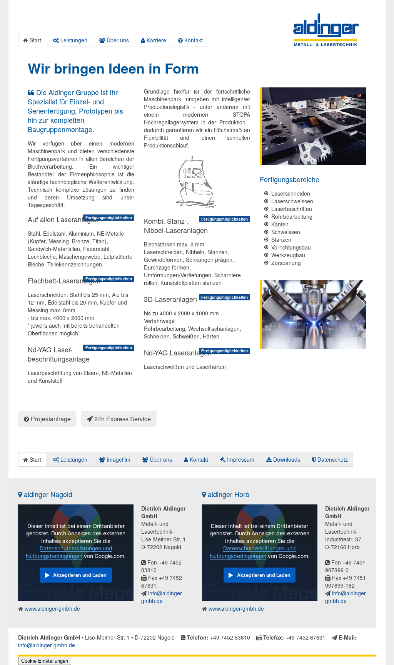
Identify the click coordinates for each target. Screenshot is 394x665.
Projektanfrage (50, 418)
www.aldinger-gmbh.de (51, 608)
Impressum (239, 459)
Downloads (286, 459)
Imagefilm (117, 459)
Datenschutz (332, 459)
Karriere (155, 40)
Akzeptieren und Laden (80, 575)
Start (34, 40)
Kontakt (193, 40)
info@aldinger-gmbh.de (162, 597)
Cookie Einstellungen (44, 661)
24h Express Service (122, 418)
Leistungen (73, 40)
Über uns (117, 40)
